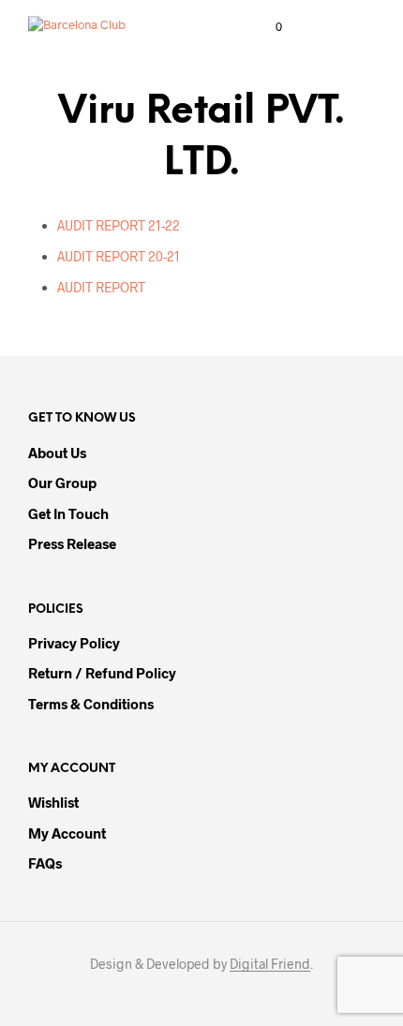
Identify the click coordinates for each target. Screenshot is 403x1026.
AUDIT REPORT (101, 287)
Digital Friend (270, 964)
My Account (67, 833)
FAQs (45, 863)
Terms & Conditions (91, 703)
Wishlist (53, 802)
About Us (57, 452)
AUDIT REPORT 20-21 (118, 256)
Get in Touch (68, 513)
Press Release (72, 543)
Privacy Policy (74, 642)
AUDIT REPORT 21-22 (118, 225)
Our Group (62, 482)
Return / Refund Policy (102, 672)
